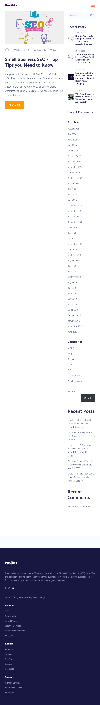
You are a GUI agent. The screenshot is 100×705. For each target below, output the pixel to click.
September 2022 (75, 255)
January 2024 (74, 216)
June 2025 (72, 194)
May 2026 (72, 145)
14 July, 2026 (80, 69)
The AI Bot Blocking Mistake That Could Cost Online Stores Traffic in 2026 (84, 58)
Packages (9, 669)
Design (71, 359)
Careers (8, 664)
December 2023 (75, 222)
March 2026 (73, 150)
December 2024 (75, 205)
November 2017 (75, 326)
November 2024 (75, 211)
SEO (69, 370)
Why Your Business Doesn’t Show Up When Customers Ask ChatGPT (84, 98)
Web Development (76, 381)
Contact (8, 654)
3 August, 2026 (80, 33)
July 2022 (72, 266)
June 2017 (72, 332)
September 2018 (75, 277)
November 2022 (75, 244)
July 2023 (72, 233)
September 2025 (75, 178)
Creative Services (13, 626)
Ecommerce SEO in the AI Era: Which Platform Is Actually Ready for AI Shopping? (85, 78)
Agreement (10, 692)
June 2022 (72, 271)
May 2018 (72, 299)
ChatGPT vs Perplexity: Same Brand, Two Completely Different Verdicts (81, 477)
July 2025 (72, 189)
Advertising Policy (13, 687)
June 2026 (72, 140)
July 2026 (72, 134)
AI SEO (71, 348)
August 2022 (73, 260)
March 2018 (73, 310)
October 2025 (74, 172)
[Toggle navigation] (93, 5)
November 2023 (75, 227)
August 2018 (73, 282)
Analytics (9, 635)
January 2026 (74, 161)
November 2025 (75, 167)
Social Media (11, 621)
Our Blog (9, 659)
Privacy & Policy (12, 683)
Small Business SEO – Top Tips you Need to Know (31, 62)
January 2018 (74, 321)
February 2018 (74, 315)
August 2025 (73, 183)
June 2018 (72, 293)
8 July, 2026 (79, 90)
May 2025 (72, 200)
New (70, 364)
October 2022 (74, 249)
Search (71, 391)
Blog (54, 50)
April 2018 (72, 304)
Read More (14, 105)
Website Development (15, 630)
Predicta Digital (40, 597)
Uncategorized (74, 375)
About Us (9, 649)
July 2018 (72, 288)
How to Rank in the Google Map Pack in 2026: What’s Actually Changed (84, 40)
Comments (41, 50)
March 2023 (73, 238)
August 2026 (73, 129)
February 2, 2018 (23, 50)
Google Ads (10, 616)
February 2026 (74, 156)
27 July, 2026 (80, 51)
